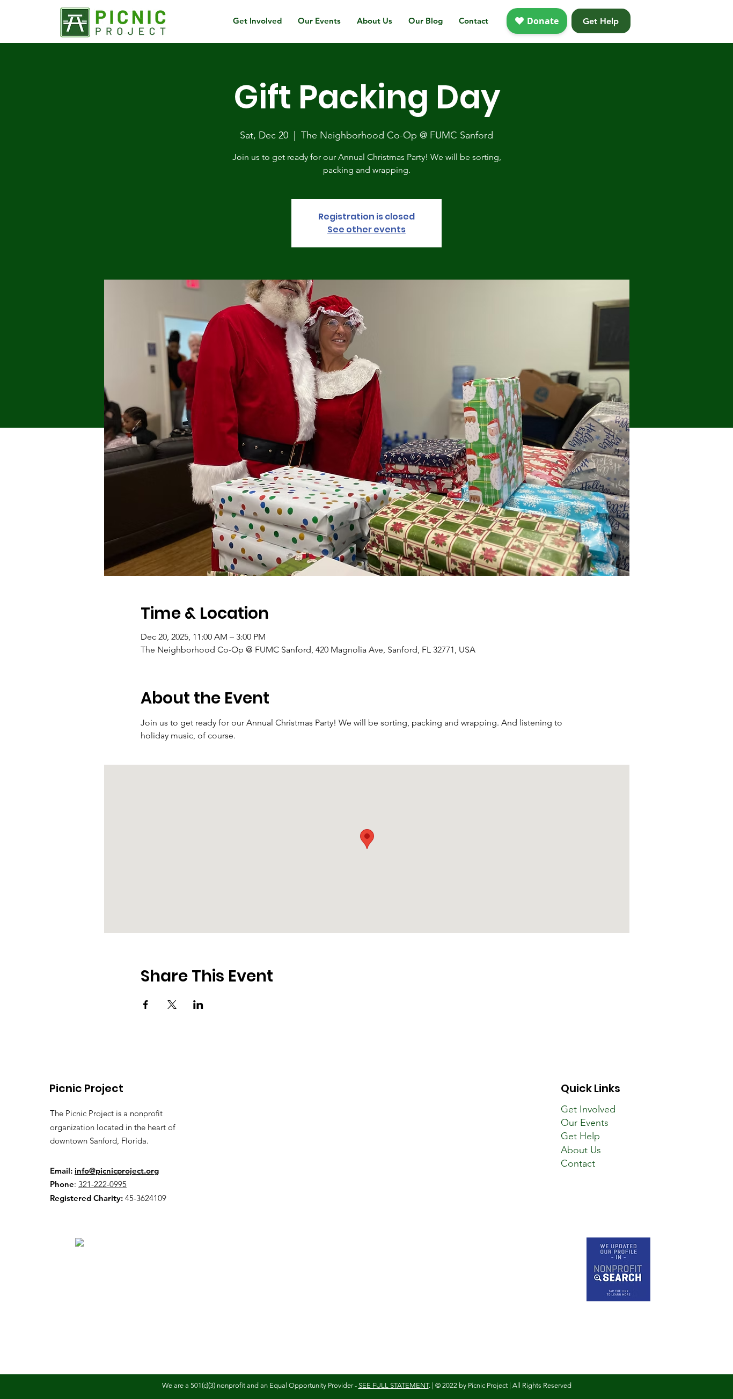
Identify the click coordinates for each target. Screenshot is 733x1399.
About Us (581, 1150)
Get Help (580, 1136)
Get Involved (588, 1109)
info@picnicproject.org (117, 1171)
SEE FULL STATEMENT (393, 1385)
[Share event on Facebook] (146, 1004)
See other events (366, 229)
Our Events (585, 1123)
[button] (257, 21)
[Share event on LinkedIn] (198, 1004)
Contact (578, 1163)
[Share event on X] (172, 1004)
